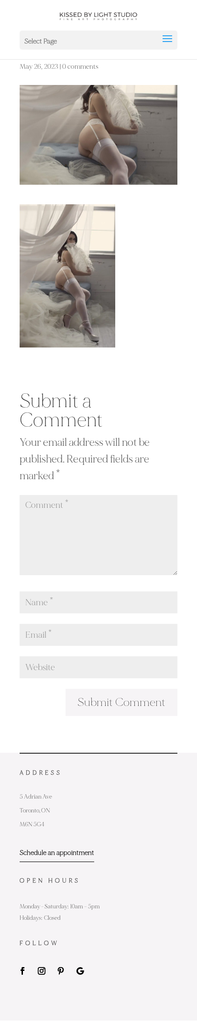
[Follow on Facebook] (22, 971)
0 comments (80, 67)
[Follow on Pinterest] (60, 971)
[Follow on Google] (80, 971)
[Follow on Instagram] (41, 971)
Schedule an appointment (57, 853)
